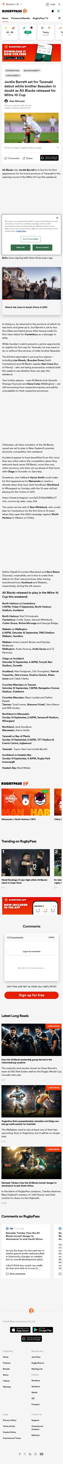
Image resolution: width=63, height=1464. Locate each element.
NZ (33, 1398)
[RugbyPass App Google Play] (43, 1330)
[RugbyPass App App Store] (20, 1330)
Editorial (36, 1435)
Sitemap (7, 1386)
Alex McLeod (16, 101)
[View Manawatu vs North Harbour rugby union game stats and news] (27, 32)
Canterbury (31, 334)
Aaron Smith (37, 477)
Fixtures (6, 1362)
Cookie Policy (9, 1432)
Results (6, 1368)
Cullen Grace (9, 623)
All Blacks (7, 169)
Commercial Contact (37, 1428)
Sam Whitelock (38, 507)
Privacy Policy (9, 1420)
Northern (36, 1380)
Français (36, 1404)
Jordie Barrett (27, 169)
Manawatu (35, 481)
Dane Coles (33, 383)
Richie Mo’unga (27, 623)
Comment (13, 158)
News (5, 18)
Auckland (26, 582)
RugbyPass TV (40, 18)
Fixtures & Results (20, 18)
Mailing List (37, 1368)
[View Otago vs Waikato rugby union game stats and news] (9, 32)
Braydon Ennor (36, 360)
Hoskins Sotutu (38, 675)
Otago (11, 471)
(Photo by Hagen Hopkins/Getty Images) (23, 147)
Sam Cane (47, 363)
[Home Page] (14, 11)
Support (35, 1420)
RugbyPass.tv (38, 1362)
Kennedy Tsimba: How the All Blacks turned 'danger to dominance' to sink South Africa (24, 1236)
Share (29, 158)
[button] (60, 18)
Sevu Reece (52, 571)
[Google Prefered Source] (48, 158)
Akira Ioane (21, 675)
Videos (6, 1380)
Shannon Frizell (36, 704)
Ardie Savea (39, 648)
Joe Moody (19, 360)
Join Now (36, 1357)
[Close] (57, 218)
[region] (32, 234)
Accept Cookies (42, 247)
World (34, 1392)
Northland (53, 484)
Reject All (21, 247)
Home (5, 1357)
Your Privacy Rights (31, 239)
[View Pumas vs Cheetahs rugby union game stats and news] (46, 32)
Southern (36, 1386)
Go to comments (15, 1273)
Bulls (5, 257)
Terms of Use (9, 1426)
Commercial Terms (12, 1438)
